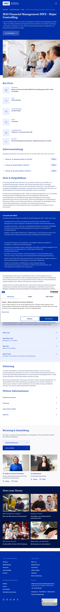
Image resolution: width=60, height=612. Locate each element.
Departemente (35, 564)
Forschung (34, 567)
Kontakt (5, 573)
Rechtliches (42, 591)
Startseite (5, 9)
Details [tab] (30, 296)
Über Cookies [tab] (49, 296)
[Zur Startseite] (11, 3)
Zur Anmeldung (10, 33)
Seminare (5, 567)
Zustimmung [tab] (10, 296)
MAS (22, 9)
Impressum (34, 591)
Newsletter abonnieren (9, 592)
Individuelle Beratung (11, 442)
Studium (5, 562)
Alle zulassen (49, 318)
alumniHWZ (6, 589)
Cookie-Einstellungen (37, 594)
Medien (5, 583)
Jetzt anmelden (9, 448)
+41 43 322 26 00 (36, 588)
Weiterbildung (7, 564)
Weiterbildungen (15, 9)
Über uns (34, 562)
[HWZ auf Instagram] (7, 599)
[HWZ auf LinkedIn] (4, 599)
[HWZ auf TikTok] (14, 599)
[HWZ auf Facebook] (17, 599)
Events (5, 586)
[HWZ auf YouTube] (10, 599)
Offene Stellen (35, 570)
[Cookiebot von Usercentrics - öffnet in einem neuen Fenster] (51, 292)
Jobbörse (34, 573)
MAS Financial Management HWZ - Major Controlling (40, 9)
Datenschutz (51, 591)
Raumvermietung (36, 576)
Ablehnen (29, 318)
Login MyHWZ (7, 570)
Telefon (7, 481)
